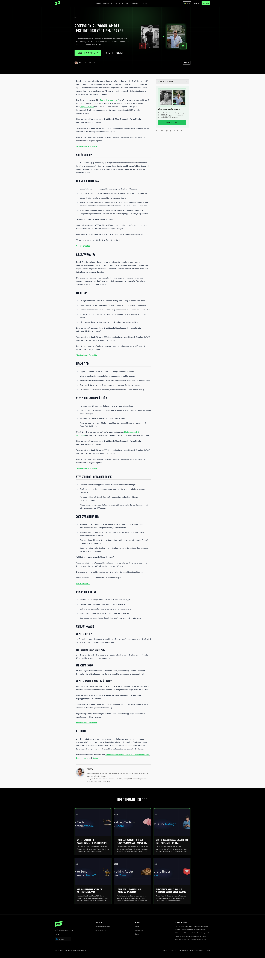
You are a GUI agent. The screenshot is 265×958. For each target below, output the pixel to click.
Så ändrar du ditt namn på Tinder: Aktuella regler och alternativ (192, 933)
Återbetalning (183, 950)
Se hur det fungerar (114, 53)
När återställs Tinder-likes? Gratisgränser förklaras (191, 926)
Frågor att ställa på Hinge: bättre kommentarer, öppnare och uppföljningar (190, 936)
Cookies (207, 950)
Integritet (173, 950)
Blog (76, 18)
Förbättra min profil (86, 53)
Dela (185, 62)
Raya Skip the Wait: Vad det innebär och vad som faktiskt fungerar (190, 940)
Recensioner (135, 3)
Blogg (145, 3)
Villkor (165, 950)
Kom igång (206, 3)
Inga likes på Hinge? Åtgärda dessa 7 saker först (190, 929)
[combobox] (63, 939)
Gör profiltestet (83, 246)
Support (137, 934)
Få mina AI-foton (171, 122)
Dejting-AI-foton (122, 3)
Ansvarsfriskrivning (196, 950)
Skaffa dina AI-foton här (86, 146)
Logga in (196, 3)
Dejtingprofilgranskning (104, 3)
